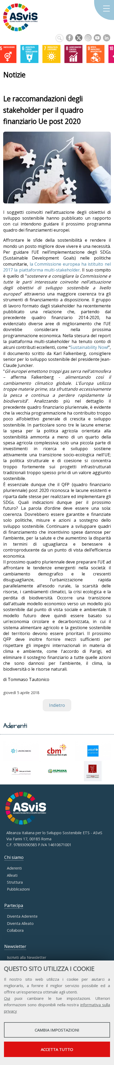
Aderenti (14, 868)
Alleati (12, 875)
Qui (7, 998)
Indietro (57, 705)
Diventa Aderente (22, 916)
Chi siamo (14, 857)
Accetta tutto (57, 1049)
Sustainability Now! (89, 347)
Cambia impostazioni (57, 1030)
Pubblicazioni (18, 889)
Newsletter (15, 946)
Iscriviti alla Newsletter (26, 957)
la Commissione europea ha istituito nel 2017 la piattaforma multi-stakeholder (57, 267)
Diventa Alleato (20, 923)
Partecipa (13, 905)
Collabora (15, 930)
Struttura (15, 882)
